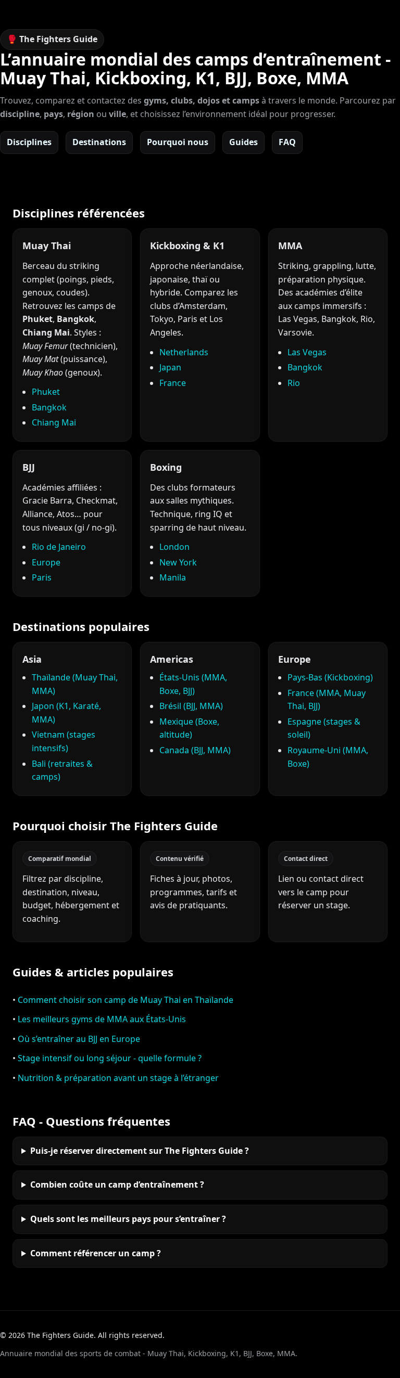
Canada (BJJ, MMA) (195, 750)
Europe (46, 562)
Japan (170, 367)
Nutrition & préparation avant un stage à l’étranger (118, 1078)
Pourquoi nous (177, 142)
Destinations (99, 142)
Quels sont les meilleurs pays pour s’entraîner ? (128, 1219)
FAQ (287, 142)
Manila (172, 577)
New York (178, 562)
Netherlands (183, 352)
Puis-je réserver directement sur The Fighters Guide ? (139, 1150)
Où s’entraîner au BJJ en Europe (79, 1039)
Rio (294, 383)
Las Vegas (307, 352)
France (172, 383)
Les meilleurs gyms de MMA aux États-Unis (102, 1019)
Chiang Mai (54, 422)
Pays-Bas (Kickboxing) (330, 677)
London (174, 546)
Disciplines (29, 142)
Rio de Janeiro (59, 546)
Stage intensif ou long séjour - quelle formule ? (110, 1058)
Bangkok (49, 407)
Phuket (46, 391)
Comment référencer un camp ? (95, 1253)
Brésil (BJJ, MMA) (191, 706)
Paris (42, 577)
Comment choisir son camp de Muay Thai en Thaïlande (125, 1000)
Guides (243, 142)
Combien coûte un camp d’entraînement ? (117, 1184)
